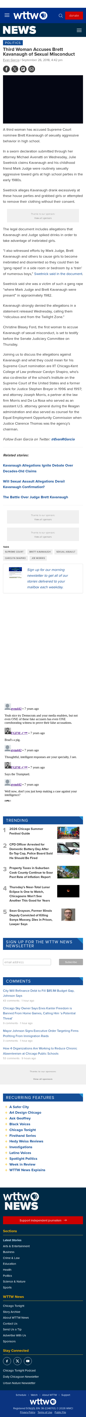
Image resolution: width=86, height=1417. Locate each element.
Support (65, 1395)
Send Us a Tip (12, 1329)
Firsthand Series (22, 1135)
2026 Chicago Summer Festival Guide (26, 831)
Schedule (21, 1395)
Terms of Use (45, 1412)
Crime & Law (11, 1258)
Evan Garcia (11, 60)
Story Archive (11, 1312)
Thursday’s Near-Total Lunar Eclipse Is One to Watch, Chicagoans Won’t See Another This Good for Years (29, 894)
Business (8, 1252)
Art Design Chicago (25, 1112)
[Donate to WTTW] (43, 1402)
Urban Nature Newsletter (19, 1383)
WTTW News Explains (27, 1170)
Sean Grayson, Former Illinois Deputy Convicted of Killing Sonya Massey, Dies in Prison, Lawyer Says (30, 917)
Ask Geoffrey (20, 1118)
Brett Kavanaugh (40, 551)
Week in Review (22, 1164)
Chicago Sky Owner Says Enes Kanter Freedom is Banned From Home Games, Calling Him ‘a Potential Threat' (39, 1013)
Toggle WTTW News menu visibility (81, 30)
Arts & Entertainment (16, 1246)
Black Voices (19, 1124)
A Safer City (19, 1106)
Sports (7, 1287)
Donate (74, 15)
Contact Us (10, 1323)
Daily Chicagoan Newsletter (21, 1376)
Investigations (20, 1147)
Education (9, 1264)
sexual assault (65, 551)
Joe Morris (38, 558)
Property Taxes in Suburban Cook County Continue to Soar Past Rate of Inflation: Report (31, 872)
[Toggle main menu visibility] (7, 15)
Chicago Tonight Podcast (19, 1370)
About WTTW (49, 1395)
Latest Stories (12, 1240)
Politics (13, 43)
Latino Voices (20, 1152)
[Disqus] (43, 648)
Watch (34, 1395)
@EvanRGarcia (63, 439)
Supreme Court (14, 551)
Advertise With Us (14, 1335)
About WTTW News (16, 1317)
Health (7, 1270)
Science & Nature (14, 1281)
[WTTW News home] (19, 30)
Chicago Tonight (22, 1129)
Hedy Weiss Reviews (26, 1141)
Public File (60, 1412)
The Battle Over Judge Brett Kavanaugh (35, 497)
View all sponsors (43, 218)
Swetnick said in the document (58, 273)
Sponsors (9, 1341)
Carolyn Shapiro (15, 558)
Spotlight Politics (23, 1158)
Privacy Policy (27, 1412)
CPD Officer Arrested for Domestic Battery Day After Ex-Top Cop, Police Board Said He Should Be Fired (31, 851)
